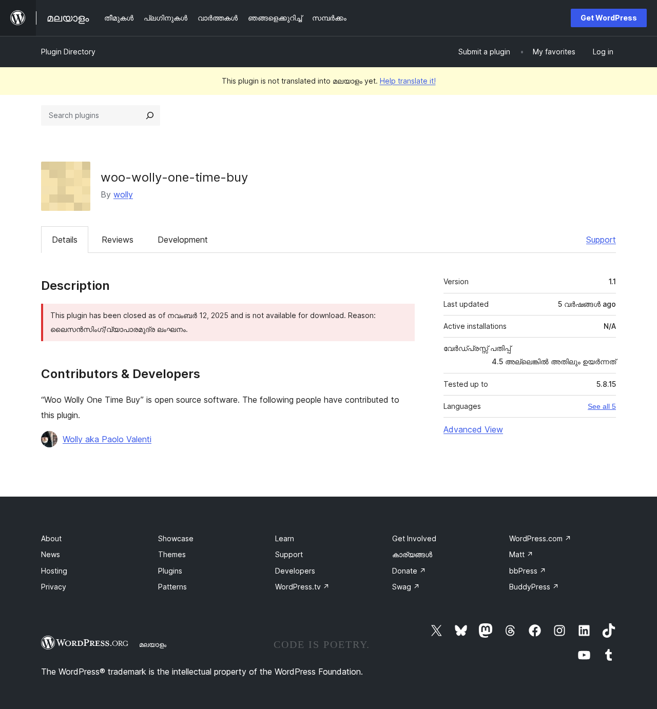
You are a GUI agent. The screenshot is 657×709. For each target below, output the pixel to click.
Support (601, 239)
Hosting (54, 570)
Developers (295, 570)
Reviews (117, 239)
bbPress (527, 570)
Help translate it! (408, 80)
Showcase (176, 538)
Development (183, 239)
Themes (172, 554)
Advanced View (473, 429)
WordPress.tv (302, 586)
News (50, 554)
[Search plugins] (150, 115)
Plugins (170, 570)
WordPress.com (540, 538)
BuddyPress (534, 586)
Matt (521, 554)
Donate (409, 570)
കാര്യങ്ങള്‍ (412, 554)
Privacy (53, 586)
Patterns (172, 586)
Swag (406, 586)
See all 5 (602, 406)
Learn (284, 538)
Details (65, 239)
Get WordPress (609, 17)
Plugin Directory (68, 51)
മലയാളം (152, 644)
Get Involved (414, 538)
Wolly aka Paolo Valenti (107, 439)
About (51, 538)
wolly (123, 194)
